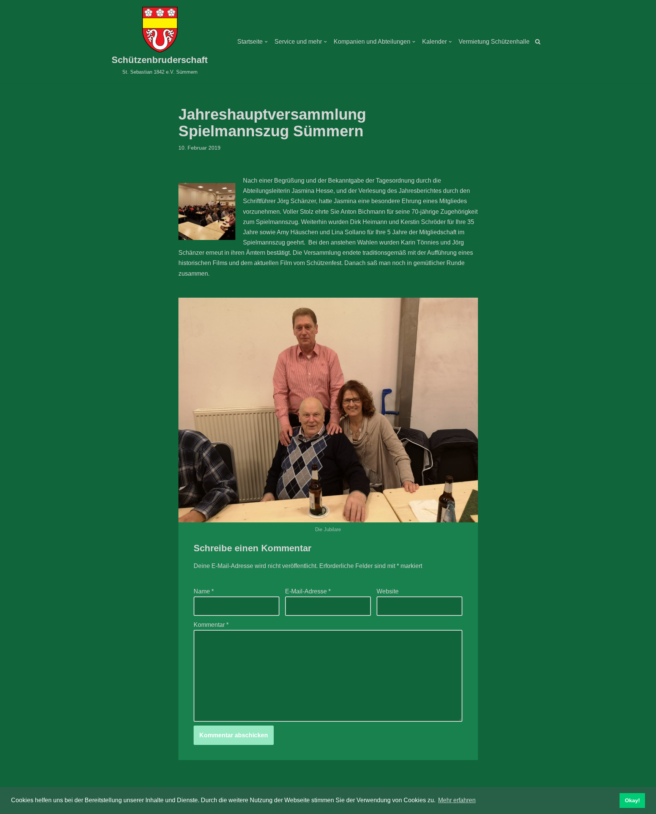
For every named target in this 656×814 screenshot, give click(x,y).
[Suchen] (538, 41)
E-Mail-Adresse (308, 591)
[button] (266, 41)
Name (204, 591)
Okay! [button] (632, 800)
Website (388, 591)
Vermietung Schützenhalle (494, 41)
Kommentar (211, 625)
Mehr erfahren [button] (457, 800)
